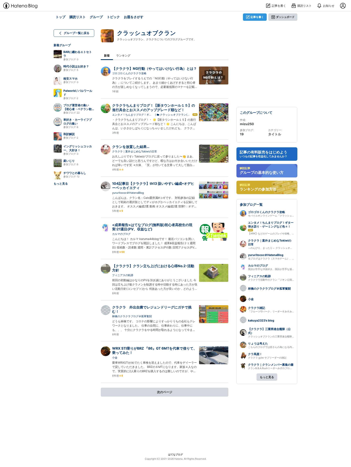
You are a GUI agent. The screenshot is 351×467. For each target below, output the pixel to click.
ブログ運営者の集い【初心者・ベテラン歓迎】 (77, 109)
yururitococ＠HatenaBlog (128, 192)
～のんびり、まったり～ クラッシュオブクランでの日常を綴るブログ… (287, 247)
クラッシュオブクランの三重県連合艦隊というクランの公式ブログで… (287, 336)
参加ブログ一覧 (251, 204)
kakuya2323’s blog (261, 320)
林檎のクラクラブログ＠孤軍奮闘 (132, 316)
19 (242, 134)
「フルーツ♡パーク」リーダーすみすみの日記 (273, 311)
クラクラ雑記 (256, 308)
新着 (107, 55)
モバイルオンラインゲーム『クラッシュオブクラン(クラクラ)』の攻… (286, 215)
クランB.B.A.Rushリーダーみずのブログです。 (273, 368)
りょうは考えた (258, 343)
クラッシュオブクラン (146, 33)
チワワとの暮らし (74, 173)
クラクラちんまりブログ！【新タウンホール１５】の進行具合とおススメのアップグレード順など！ (153, 107)
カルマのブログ (121, 233)
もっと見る (61, 183)
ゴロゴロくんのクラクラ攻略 (129, 73)
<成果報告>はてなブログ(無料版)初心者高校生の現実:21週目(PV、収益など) (152, 227)
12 (78, 176)
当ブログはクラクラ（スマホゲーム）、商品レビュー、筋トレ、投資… (287, 258)
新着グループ (62, 45)
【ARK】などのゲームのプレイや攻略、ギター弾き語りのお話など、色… (288, 233)
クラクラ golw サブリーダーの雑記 (267, 357)
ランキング (123, 55)
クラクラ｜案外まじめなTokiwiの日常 (134, 151)
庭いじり (69, 160)
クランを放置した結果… (131, 147)
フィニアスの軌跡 (122, 275)
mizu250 (247, 124)
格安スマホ (70, 78)
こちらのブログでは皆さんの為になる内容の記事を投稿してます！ (284, 347)
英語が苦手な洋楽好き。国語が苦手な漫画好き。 (275, 269)
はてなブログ (175, 454)
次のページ (164, 392)
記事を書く (257, 17)
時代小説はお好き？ (76, 66)
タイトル (274, 134)
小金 (114, 357)
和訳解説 (69, 134)
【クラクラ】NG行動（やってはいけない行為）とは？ (154, 69)
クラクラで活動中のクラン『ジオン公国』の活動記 (276, 279)
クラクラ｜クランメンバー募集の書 (271, 364)
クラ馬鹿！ (255, 354)
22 (78, 112)
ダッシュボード (285, 17)
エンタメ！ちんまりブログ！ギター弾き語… (132, 115)
